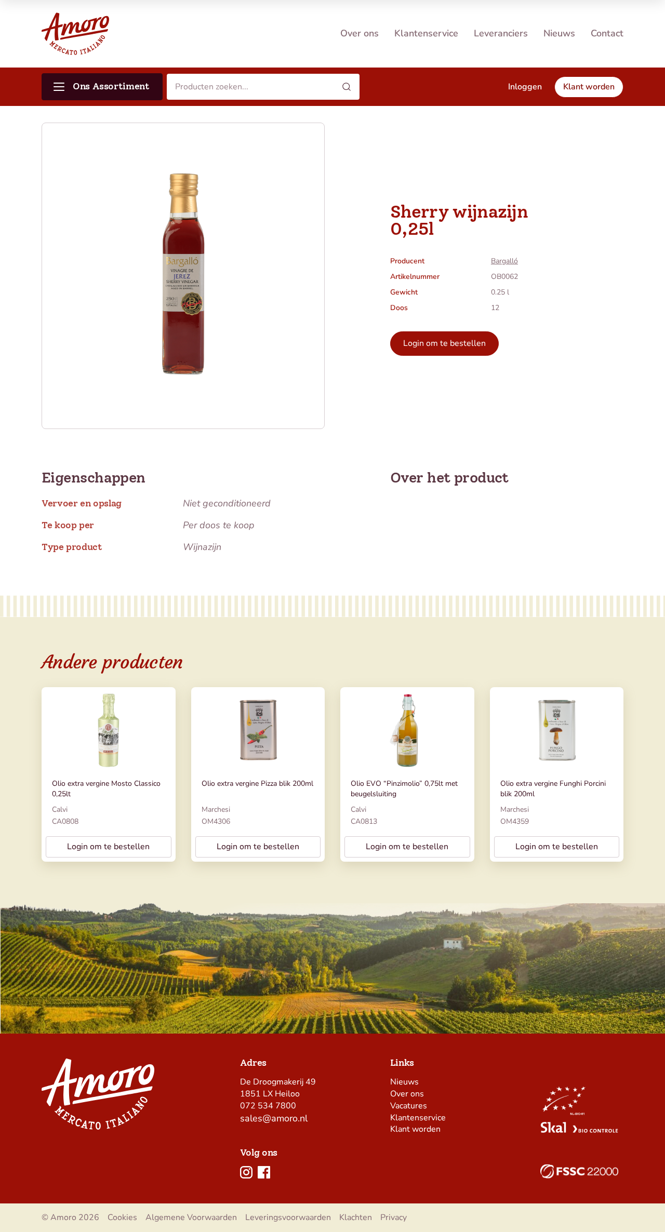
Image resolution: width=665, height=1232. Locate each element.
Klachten (355, 1217)
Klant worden (415, 1129)
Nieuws (559, 33)
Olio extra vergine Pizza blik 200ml (257, 783)
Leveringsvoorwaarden (288, 1217)
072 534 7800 (268, 1106)
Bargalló (504, 261)
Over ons (359, 33)
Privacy (393, 1217)
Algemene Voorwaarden (191, 1217)
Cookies (122, 1217)
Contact (607, 33)
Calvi (60, 809)
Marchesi (216, 809)
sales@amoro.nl (274, 1118)
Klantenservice (426, 33)
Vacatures (408, 1106)
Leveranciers (501, 33)
